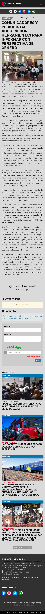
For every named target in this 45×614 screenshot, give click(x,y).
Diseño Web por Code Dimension (24, 605)
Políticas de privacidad (25, 603)
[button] (10, 11)
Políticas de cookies (10, 603)
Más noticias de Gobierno (22, 547)
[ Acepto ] (23, 612)
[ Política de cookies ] (34, 612)
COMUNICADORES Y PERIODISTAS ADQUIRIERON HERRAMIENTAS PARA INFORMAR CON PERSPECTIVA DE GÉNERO (22, 35)
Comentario (8, 334)
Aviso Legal (38, 603)
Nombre (7, 326)
